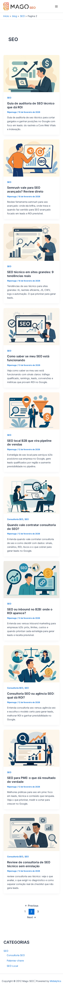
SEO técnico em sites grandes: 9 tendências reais (30, 274)
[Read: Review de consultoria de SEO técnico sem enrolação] (31, 832)
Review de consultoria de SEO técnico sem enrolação (28, 864)
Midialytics (55, 981)
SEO (9, 98)
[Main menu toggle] (56, 6)
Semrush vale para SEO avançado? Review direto (25, 189)
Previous (31, 905)
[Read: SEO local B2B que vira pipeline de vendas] (31, 410)
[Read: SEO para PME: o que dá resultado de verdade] (31, 748)
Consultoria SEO (15, 519)
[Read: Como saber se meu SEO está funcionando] (31, 326)
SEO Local (12, 965)
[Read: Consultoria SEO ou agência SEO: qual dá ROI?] (31, 663)
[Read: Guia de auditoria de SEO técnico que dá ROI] (31, 73)
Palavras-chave (15, 960)
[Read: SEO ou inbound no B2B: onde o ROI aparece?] (31, 579)
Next (31, 917)
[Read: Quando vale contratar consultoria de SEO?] (31, 495)
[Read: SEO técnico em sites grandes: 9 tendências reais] (31, 242)
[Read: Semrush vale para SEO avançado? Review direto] (31, 157)
